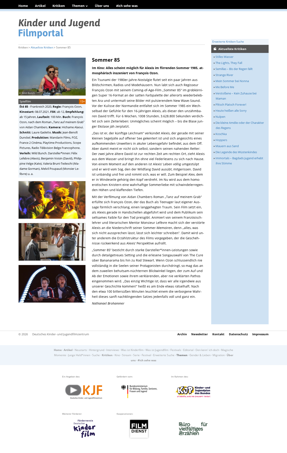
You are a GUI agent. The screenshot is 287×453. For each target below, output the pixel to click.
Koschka (221, 134)
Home (23, 6)
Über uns (102, 6)
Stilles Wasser (224, 57)
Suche (96, 355)
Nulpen (220, 117)
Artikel (40, 6)
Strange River (224, 75)
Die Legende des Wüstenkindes (236, 152)
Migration (219, 355)
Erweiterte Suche (163, 355)
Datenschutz (238, 334)
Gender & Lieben (200, 355)
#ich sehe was (127, 6)
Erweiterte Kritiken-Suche (228, 41)
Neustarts (81, 350)
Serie (136, 355)
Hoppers (221, 140)
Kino (117, 355)
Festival (146, 355)
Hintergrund (96, 350)
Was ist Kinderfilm (132, 350)
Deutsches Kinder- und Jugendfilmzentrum (60, 334)
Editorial (188, 350)
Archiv (182, 334)
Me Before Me (224, 87)
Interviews (112, 350)
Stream (126, 355)
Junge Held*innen (79, 355)
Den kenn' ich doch (207, 350)
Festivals (175, 350)
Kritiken (58, 6)
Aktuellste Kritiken (42, 47)
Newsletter (199, 334)
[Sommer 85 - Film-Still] (53, 220)
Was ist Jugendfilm (157, 350)
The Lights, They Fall (228, 63)
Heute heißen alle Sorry (231, 111)
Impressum (260, 334)
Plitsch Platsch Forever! (230, 104)
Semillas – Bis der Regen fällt (234, 69)
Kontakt (218, 334)
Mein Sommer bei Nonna (232, 81)
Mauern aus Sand (227, 146)
